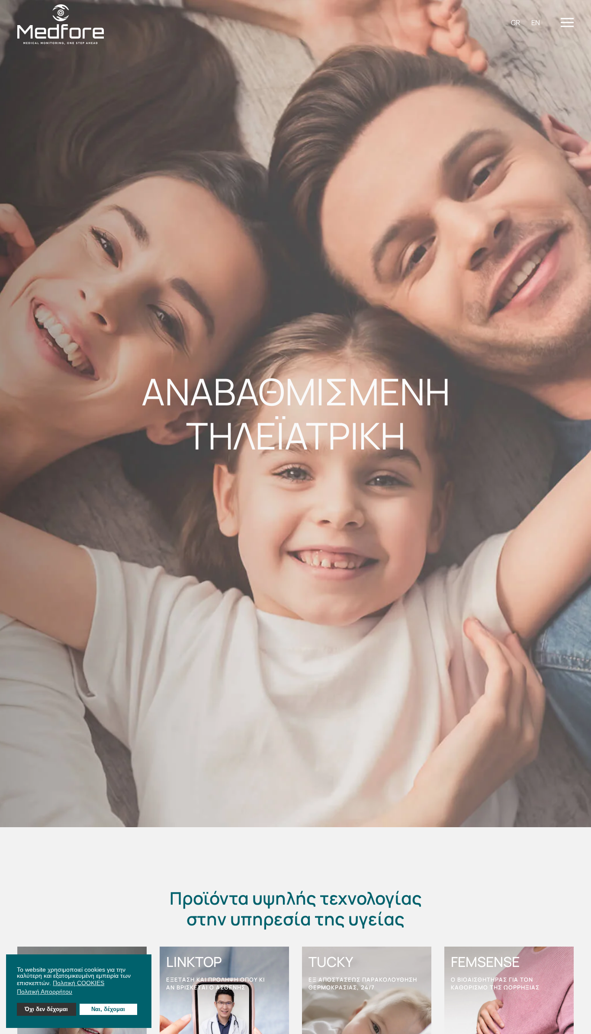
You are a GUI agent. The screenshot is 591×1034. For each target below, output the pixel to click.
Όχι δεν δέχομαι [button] (46, 1009)
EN (535, 22)
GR (515, 22)
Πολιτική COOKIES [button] (78, 982)
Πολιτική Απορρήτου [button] (44, 991)
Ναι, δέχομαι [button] (108, 1009)
